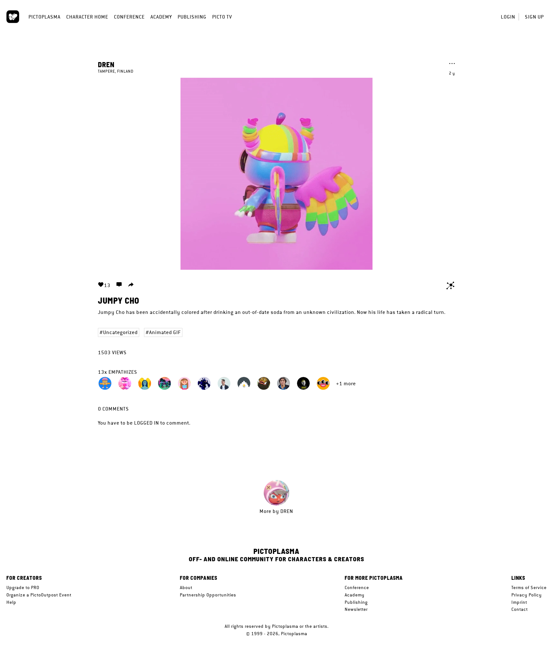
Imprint (519, 602)
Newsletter (356, 609)
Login (508, 16)
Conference (129, 16)
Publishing (192, 16)
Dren (106, 64)
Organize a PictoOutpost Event (38, 595)
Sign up (534, 16)
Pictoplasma (44, 16)
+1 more (346, 383)
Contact (519, 609)
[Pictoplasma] (12, 16)
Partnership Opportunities (208, 595)
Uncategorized (120, 332)
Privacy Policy (526, 595)
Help (11, 602)
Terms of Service (529, 587)
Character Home (87, 16)
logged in (146, 422)
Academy (161, 16)
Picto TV (222, 16)
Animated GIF (165, 332)
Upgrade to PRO (22, 587)
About (186, 587)
